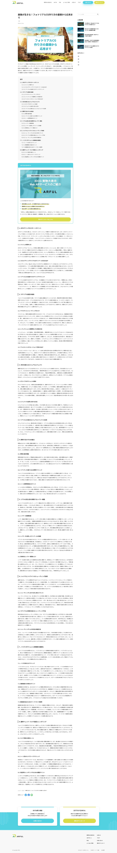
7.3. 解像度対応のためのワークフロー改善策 (32, 147)
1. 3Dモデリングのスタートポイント (30, 82)
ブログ (79, 2)
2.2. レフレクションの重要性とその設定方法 (32, 96)
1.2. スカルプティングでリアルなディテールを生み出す (35, 87)
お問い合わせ (88, 2)
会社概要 (103, 850)
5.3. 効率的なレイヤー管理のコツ (30, 128)
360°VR (55, 2)
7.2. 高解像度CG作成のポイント (30, 145)
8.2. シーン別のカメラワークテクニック (31, 154)
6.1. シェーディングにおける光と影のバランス (33, 133)
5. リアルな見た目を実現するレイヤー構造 (31, 121)
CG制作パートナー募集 (95, 850)
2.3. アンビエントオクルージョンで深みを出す (33, 99)
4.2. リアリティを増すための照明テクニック (32, 116)
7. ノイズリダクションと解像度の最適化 (31, 140)
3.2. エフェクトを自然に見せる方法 (30, 106)
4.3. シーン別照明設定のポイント (30, 118)
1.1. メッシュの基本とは (28, 84)
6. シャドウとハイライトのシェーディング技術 (32, 130)
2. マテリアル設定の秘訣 (27, 92)
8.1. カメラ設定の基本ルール (29, 152)
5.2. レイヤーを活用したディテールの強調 (32, 125)
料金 (60, 2)
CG (19, 21)
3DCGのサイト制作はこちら (83, 850)
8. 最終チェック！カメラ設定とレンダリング (32, 150)
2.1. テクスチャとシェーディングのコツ (31, 94)
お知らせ (74, 2)
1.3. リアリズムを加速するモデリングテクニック (33, 89)
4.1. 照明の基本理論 (27, 113)
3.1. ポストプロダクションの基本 (30, 104)
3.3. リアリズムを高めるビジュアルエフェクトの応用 (34, 108)
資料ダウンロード (99, 2)
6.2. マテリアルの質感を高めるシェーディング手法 (34, 135)
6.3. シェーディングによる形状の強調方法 (32, 137)
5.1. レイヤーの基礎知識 (28, 123)
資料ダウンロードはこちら (45, 219)
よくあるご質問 (66, 2)
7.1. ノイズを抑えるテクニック (29, 142)
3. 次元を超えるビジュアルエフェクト (30, 101)
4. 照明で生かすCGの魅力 (27, 111)
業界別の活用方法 (48, 2)
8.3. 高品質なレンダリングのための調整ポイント (33, 156)
